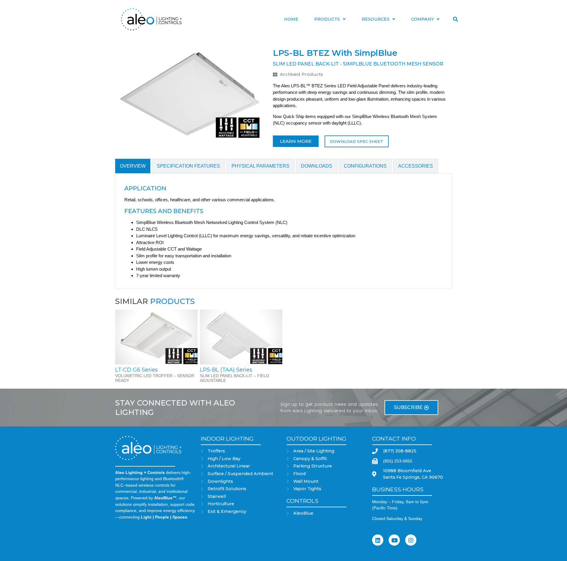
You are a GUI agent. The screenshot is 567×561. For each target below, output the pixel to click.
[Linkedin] (377, 540)
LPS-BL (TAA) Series (226, 370)
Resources (376, 19)
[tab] (132, 166)
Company (422, 19)
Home (291, 19)
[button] (455, 19)
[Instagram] (410, 540)
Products (327, 19)
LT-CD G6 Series (136, 370)
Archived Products (301, 74)
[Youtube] (394, 540)
